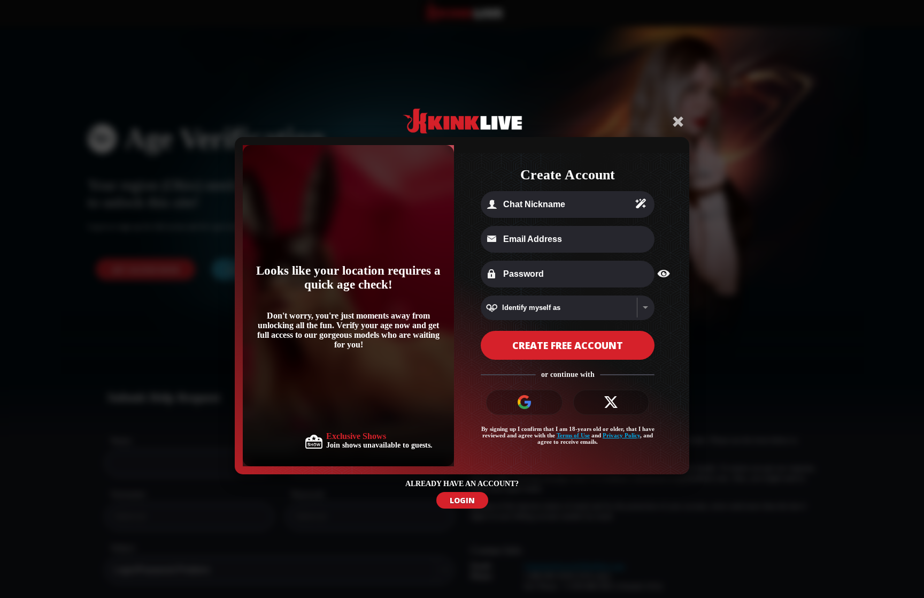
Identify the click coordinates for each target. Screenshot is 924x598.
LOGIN (462, 500)
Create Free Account (567, 345)
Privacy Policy (621, 435)
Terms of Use (573, 435)
